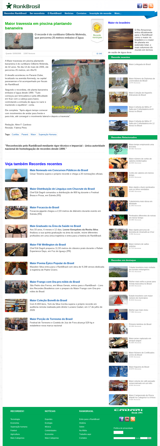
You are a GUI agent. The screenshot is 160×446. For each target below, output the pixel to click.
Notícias (69, 13)
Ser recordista (37, 13)
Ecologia (48, 423)
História (82, 423)
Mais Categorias (17, 438)
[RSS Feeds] (151, 6)
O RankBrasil (55, 13)
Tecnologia (15, 419)
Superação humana (18, 427)
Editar (119, 432)
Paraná (25, 134)
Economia (14, 423)
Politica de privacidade (123, 428)
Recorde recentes (120, 57)
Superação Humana (47, 134)
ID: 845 (99, 54)
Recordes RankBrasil (15, 13)
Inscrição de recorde (100, 13)
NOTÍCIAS (50, 411)
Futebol (13, 430)
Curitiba (15, 134)
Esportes (48, 419)
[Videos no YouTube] (145, 6)
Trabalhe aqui (85, 434)
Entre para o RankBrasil (89, 419)
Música (48, 427)
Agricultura (15, 434)
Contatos (81, 13)
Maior (33, 134)
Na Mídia (83, 430)
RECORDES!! (17, 411)
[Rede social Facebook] (139, 6)
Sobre (81, 427)
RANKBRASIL (86, 411)
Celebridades (50, 430)
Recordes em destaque (123, 260)
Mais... (118, 13)
